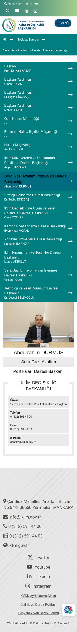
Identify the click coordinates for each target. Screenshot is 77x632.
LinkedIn (42, 576)
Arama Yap (14, 3)
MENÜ (64, 23)
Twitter (42, 557)
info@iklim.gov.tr (25, 517)
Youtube (42, 567)
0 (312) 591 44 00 (24, 526)
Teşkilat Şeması (28, 39)
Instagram (42, 586)
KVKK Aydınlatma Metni (38, 596)
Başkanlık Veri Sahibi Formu (38, 613)
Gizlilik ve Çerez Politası (38, 605)
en (36, 3)
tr (27, 3)
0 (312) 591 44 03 (26, 536)
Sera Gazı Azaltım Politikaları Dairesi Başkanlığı (35, 50)
